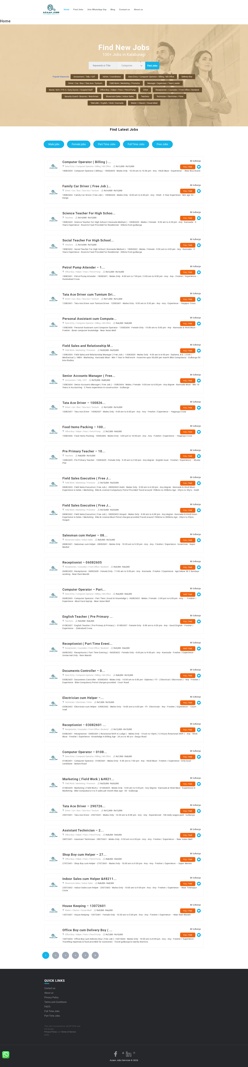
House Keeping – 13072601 (84, 906)
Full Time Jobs (136, 144)
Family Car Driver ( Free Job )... (86, 186)
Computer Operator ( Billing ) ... (86, 162)
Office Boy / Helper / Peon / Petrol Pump (118, 90)
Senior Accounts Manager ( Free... (88, 376)
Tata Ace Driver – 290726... (83, 806)
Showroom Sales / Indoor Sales (120, 96)
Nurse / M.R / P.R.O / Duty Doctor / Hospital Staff (71, 90)
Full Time (187, 167)
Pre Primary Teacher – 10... (83, 451)
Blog (113, 9)
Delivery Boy (187, 77)
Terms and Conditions (55, 1002)
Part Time (187, 594)
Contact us (124, 9)
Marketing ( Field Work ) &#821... (88, 779)
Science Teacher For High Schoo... (88, 213)
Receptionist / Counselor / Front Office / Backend (177, 90)
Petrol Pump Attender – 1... (83, 267)
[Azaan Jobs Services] (52, 9)
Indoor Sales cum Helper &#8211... (89, 879)
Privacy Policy (51, 997)
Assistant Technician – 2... (83, 830)
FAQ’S (47, 1006)
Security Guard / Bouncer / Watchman (81, 96)
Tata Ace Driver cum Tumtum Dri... (89, 294)
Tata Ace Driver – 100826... (83, 403)
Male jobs (53, 144)
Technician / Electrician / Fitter (170, 96)
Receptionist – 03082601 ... (84, 725)
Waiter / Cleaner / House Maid (144, 103)
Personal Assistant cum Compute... (89, 319)
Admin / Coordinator (112, 77)
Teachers (145, 96)
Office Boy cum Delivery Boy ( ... (87, 930)
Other (145, 90)
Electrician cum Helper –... (83, 698)
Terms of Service (68, 1032)
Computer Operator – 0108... (84, 752)
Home (66, 9)
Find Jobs (78, 9)
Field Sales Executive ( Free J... (86, 478)
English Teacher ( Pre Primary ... (87, 616)
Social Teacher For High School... (88, 240)
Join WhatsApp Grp (96, 9)
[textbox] (127, 65)
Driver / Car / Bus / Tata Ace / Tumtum (85, 83)
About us (138, 9)
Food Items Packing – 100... (84, 427)
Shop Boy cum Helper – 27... (84, 854)
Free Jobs (162, 144)
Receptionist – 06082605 (82, 562)
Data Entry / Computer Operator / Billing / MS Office (151, 77)
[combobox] (131, 65)
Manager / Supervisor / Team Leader (163, 83)
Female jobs (79, 144)
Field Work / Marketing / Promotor (125, 83)
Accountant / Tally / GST (84, 77)
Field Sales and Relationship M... (87, 346)
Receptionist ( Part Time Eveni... (87, 643)
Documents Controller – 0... (83, 671)
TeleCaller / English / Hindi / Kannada (107, 103)
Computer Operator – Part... (84, 589)
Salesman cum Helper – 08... (84, 535)
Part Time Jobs (106, 144)
